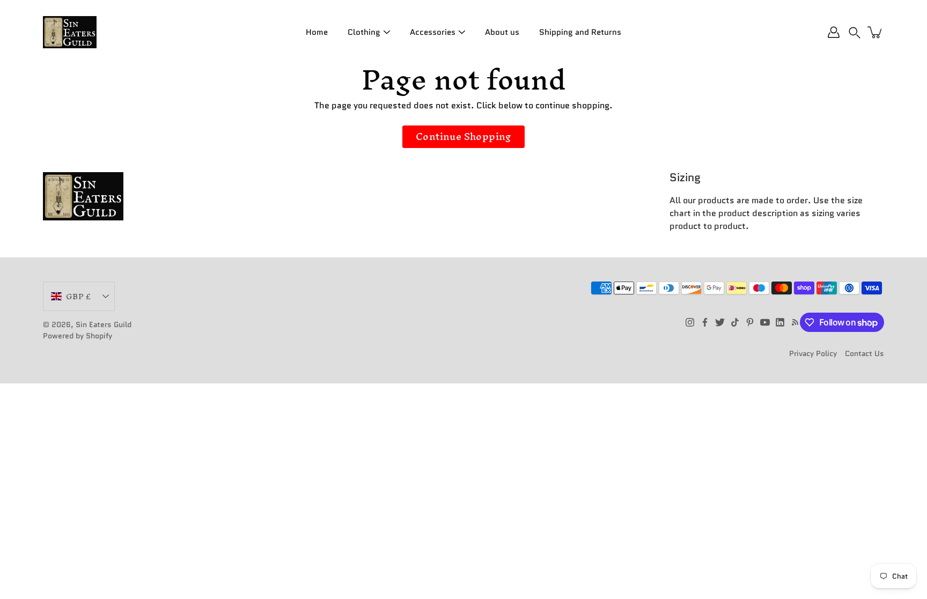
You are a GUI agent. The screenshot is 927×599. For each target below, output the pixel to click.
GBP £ (78, 296)
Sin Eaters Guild (103, 324)
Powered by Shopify (77, 335)
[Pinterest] (750, 322)
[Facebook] (705, 322)
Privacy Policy (813, 353)
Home (317, 32)
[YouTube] (765, 322)
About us (502, 32)
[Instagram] (690, 322)
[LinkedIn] (780, 322)
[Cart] (875, 32)
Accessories (432, 32)
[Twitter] (720, 322)
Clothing (364, 32)
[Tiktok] (735, 322)
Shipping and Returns (580, 32)
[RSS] (795, 322)
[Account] (833, 32)
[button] (854, 32)
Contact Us (864, 353)
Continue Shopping (463, 136)
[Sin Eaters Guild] (70, 32)
